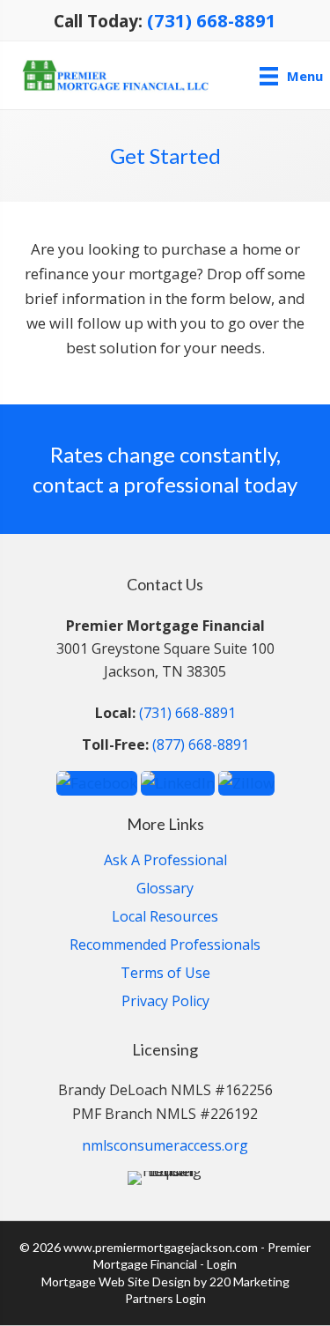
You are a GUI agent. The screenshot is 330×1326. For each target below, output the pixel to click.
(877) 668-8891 (200, 744)
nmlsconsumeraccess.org (165, 1145)
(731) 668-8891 (211, 20)
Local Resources (165, 917)
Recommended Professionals (165, 945)
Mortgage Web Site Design (116, 1281)
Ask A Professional (165, 861)
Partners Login (165, 1298)
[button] (96, 782)
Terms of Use (165, 974)
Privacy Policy (165, 1002)
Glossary (165, 889)
